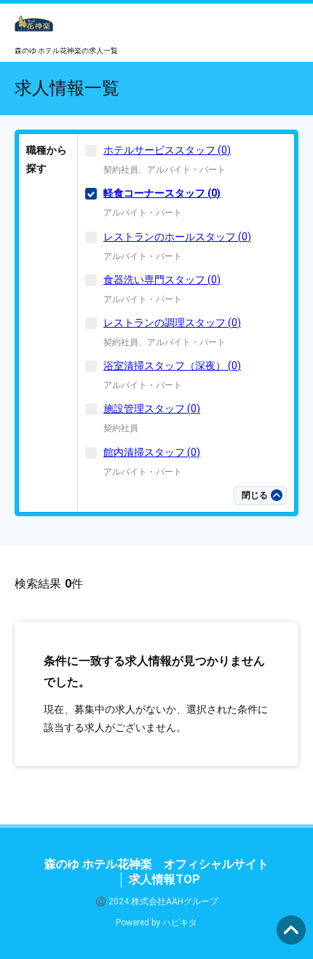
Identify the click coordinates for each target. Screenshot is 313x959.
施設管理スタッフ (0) (151, 408)
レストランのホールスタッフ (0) (177, 236)
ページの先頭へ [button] (291, 929)
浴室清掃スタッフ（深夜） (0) (172, 365)
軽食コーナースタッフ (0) (162, 193)
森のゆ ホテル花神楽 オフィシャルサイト (156, 864)
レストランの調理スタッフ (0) (172, 322)
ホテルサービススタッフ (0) (167, 150)
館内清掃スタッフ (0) (151, 452)
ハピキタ (179, 922)
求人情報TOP (164, 879)
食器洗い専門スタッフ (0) (162, 279)
